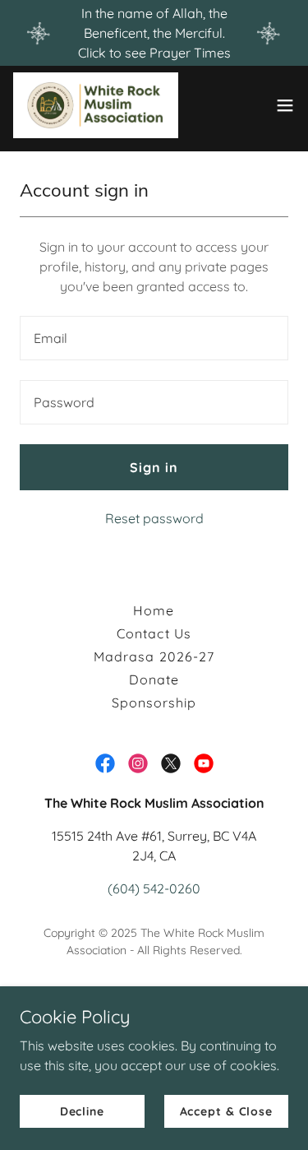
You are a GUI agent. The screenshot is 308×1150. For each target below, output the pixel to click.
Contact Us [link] (154, 633)
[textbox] (154, 338)
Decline (82, 1110)
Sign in (154, 467)
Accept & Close (226, 1110)
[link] (95, 105)
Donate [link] (154, 679)
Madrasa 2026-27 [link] (154, 656)
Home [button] (153, 610)
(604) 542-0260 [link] (154, 888)
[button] (285, 105)
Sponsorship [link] (154, 702)
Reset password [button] (154, 518)
